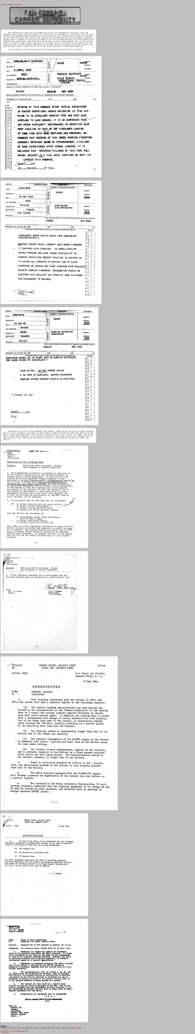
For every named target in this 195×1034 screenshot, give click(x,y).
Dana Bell (78, 1028)
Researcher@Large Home (20, 1031)
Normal (3, 4)
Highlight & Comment (14, 4)
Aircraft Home (5, 1031)
